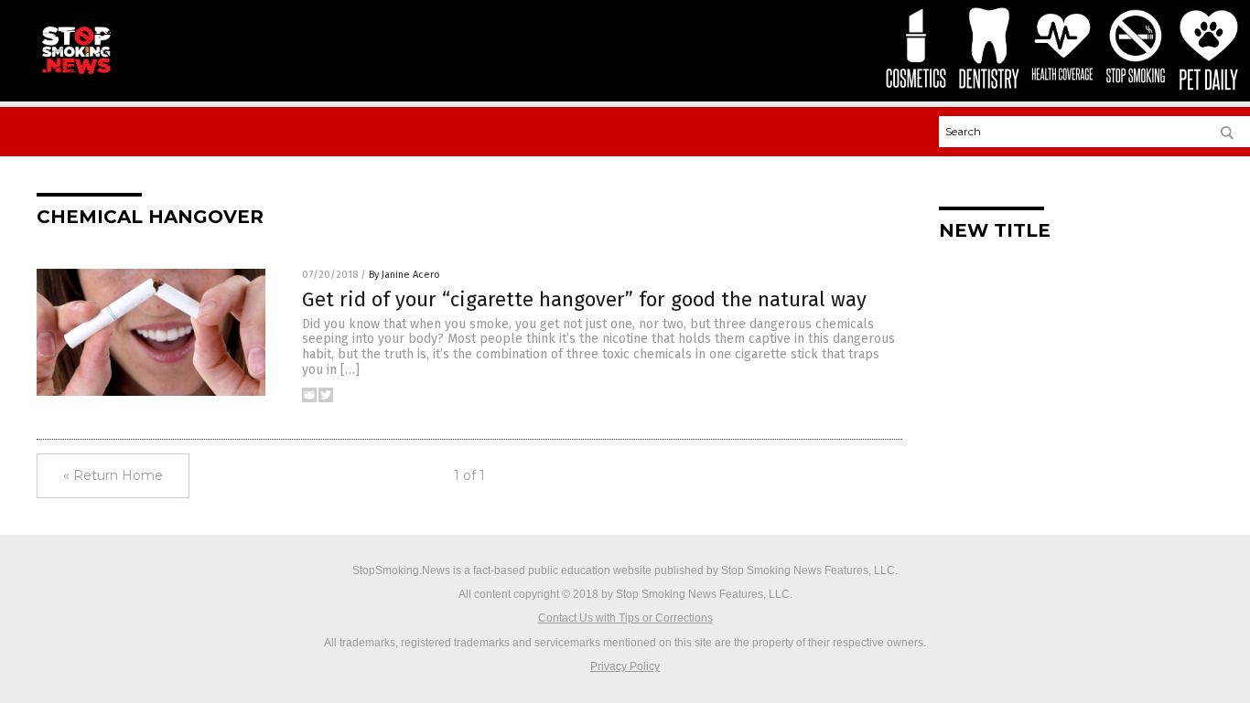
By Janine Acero (404, 275)
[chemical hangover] (76, 74)
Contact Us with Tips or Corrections (625, 618)
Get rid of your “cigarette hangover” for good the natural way (584, 299)
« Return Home (113, 475)
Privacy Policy (625, 666)
